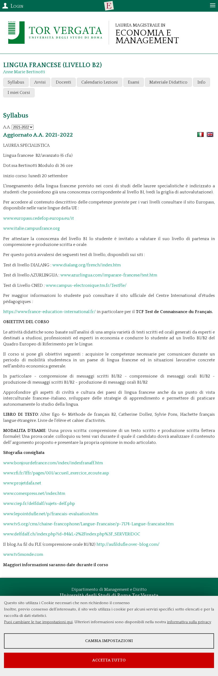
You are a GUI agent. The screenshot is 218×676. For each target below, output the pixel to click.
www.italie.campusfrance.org (31, 228)
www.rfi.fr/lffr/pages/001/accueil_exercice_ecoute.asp (56, 473)
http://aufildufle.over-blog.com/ (127, 544)
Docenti (63, 82)
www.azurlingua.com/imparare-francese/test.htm (108, 275)
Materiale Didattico (168, 82)
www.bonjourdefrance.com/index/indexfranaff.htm (53, 463)
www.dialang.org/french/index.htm (86, 265)
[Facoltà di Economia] (109, 6)
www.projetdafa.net (22, 483)
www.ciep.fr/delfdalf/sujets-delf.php (39, 503)
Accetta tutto (109, 660)
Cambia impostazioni (109, 641)
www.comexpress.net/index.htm (34, 493)
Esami (133, 82)
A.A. (7, 127)
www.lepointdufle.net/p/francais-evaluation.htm (50, 514)
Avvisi (40, 82)
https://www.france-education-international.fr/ (50, 311)
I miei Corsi (19, 92)
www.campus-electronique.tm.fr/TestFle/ (86, 285)
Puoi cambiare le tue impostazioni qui (38, 622)
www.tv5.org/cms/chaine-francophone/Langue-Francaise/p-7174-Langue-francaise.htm (88, 524)
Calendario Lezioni (99, 82)
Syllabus (16, 82)
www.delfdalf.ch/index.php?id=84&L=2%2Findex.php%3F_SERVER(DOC (71, 534)
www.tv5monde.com (23, 554)
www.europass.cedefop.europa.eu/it (38, 218)
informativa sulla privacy (189, 622)
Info (202, 82)
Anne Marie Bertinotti (24, 72)
